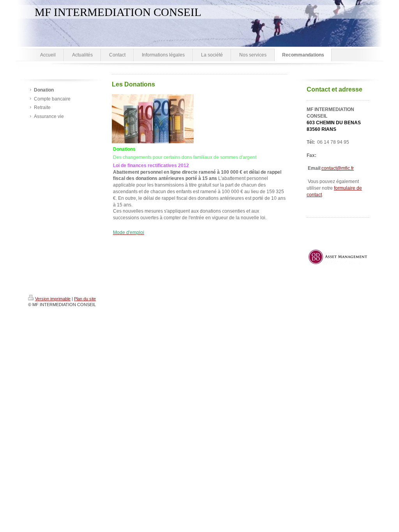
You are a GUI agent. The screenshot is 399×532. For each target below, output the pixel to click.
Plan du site (85, 298)
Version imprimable (53, 298)
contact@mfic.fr (337, 168)
